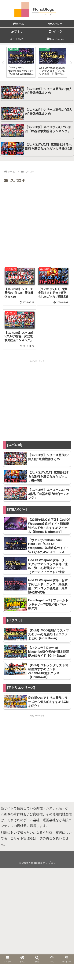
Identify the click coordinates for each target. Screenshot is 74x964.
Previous (3, 63)
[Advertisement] (37, 224)
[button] (66, 787)
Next (71, 63)
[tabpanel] (20, 62)
